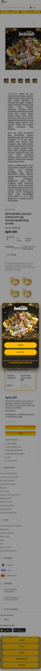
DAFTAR (20, 352)
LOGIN (20, 345)
